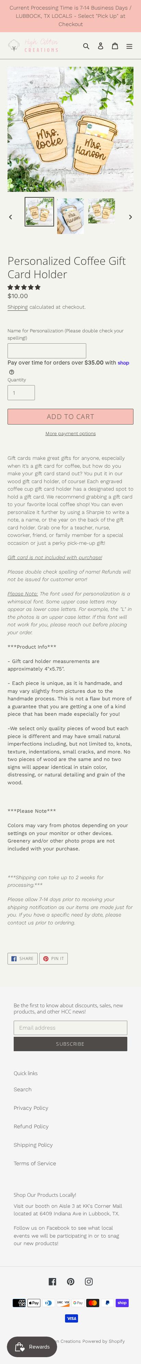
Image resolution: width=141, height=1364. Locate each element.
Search (23, 1089)
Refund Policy (31, 1126)
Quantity (17, 379)
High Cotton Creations (57, 1341)
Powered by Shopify (103, 1341)
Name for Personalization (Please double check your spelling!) (66, 334)
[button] (25, 287)
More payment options (71, 433)
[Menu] (129, 45)
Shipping (18, 307)
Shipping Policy (33, 1145)
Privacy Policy (31, 1108)
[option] (39, 211)
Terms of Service (35, 1163)
